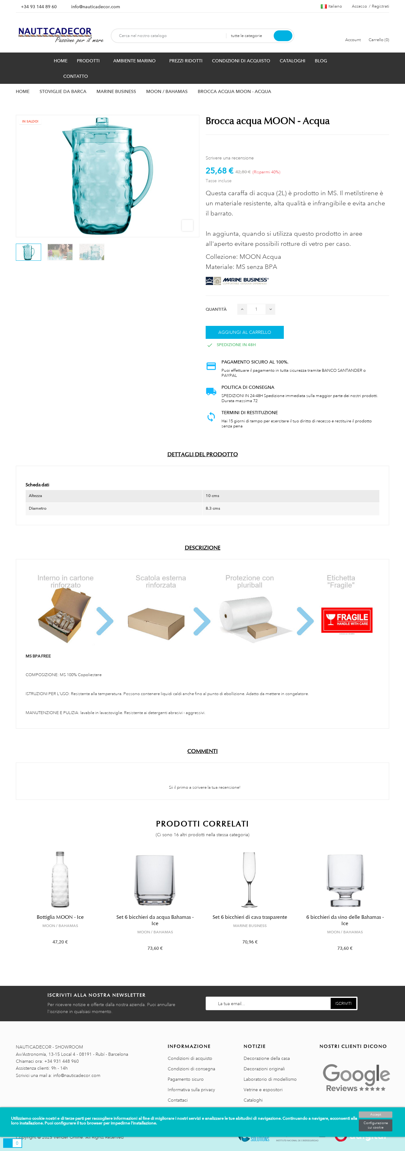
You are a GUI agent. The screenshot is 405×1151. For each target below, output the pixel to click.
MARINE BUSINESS (250, 926)
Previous (11, 905)
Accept (375, 1114)
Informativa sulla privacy (191, 1089)
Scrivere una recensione (230, 158)
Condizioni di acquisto (190, 1058)
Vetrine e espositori (263, 1089)
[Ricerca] (283, 35)
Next (393, 905)
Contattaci (178, 1100)
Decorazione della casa (267, 1058)
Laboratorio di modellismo (270, 1079)
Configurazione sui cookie (376, 1125)
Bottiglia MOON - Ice (60, 917)
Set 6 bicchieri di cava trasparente (250, 917)
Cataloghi (253, 1100)
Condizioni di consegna (191, 1069)
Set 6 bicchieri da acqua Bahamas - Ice (155, 920)
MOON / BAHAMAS (60, 926)
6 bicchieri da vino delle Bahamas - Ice (345, 920)
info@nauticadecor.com (95, 6)
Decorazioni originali (264, 1069)
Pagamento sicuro (186, 1079)
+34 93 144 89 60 (39, 6)
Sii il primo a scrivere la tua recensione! (204, 787)
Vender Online (68, 1137)
